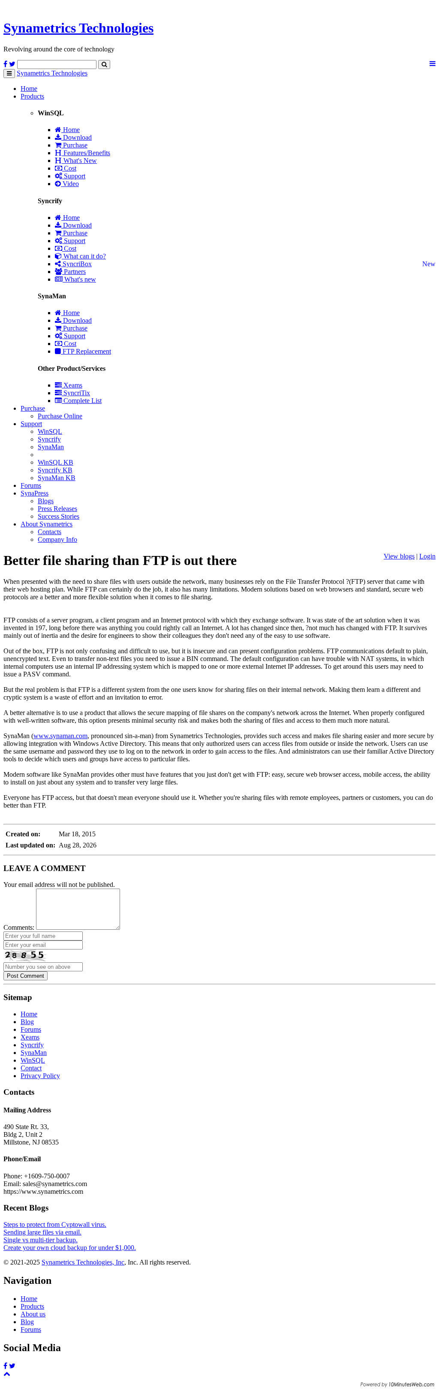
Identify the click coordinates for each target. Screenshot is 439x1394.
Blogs (46, 501)
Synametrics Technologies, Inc (83, 1262)
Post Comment (25, 976)
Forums (31, 485)
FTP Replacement (86, 351)
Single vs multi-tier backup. (40, 1240)
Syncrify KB (55, 470)
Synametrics (78, 28)
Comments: (18, 927)
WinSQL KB (55, 462)
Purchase (74, 145)
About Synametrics (46, 524)
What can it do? (84, 256)
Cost (69, 168)
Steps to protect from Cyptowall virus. (54, 1224)
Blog (27, 1021)
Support (73, 176)
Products (32, 96)
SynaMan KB (56, 477)
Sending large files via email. (42, 1232)
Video (70, 183)
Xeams (72, 385)
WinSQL (50, 431)
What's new (79, 279)
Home (29, 88)
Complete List (82, 400)
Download (76, 137)
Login (427, 556)
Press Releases (57, 508)
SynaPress (34, 493)
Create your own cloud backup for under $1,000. (69, 1247)
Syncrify (49, 439)
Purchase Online (60, 416)
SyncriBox (76, 263)
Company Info (57, 539)
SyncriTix (76, 393)
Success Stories (58, 516)
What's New (79, 160)
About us (33, 1314)
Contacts (49, 531)
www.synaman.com (60, 735)
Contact (31, 1068)
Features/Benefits (86, 152)
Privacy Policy (40, 1075)
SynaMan (51, 447)
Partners (74, 271)
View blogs (399, 556)
